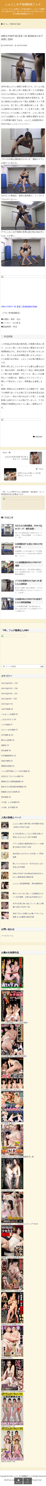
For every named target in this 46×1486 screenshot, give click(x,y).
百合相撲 (6, 750)
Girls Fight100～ (9, 693)
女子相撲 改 (7, 735)
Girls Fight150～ (9, 688)
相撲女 (5, 745)
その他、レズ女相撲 (10, 802)
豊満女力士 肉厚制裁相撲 (12, 781)
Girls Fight (17, 24)
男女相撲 (6, 797)
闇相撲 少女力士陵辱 (10, 792)
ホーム (5, 24)
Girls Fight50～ (9, 699)
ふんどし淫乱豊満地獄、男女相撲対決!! (28, 883)
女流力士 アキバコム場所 (12, 776)
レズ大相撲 (7, 724)
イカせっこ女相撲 (9, 714)
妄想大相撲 (7, 761)
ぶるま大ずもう (8, 719)
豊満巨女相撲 (7, 766)
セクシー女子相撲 (9, 730)
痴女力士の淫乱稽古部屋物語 (13, 787)
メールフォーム (7, 936)
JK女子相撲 (7, 709)
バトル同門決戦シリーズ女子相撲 (15, 771)
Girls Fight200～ (9, 683)
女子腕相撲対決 (8, 756)
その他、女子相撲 (9, 807)
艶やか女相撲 (7, 740)
